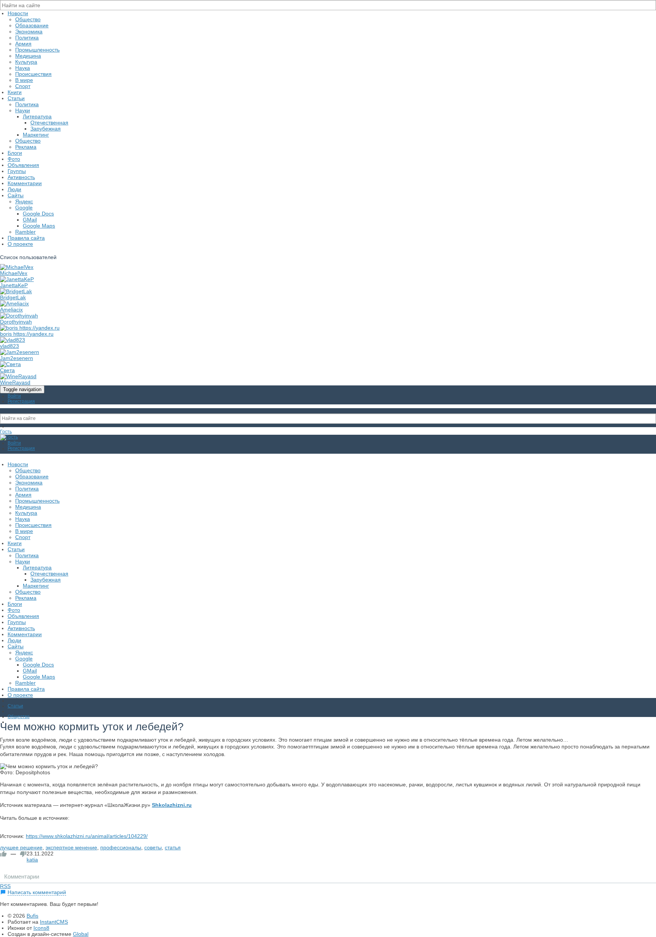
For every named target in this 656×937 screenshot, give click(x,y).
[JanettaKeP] (17, 279)
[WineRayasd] (18, 376)
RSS (5, 886)
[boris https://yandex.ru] (30, 328)
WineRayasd (15, 382)
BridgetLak (13, 297)
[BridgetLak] (16, 291)
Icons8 (41, 928)
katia (32, 860)
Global (80, 934)
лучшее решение (21, 847)
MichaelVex (13, 273)
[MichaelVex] (16, 267)
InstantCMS (54, 922)
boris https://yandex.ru (27, 334)
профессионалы (120, 847)
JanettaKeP (14, 285)
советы (153, 847)
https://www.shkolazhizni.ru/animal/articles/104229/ (87, 836)
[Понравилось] (3, 854)
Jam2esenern (16, 358)
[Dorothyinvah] (19, 316)
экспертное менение (71, 847)
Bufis (32, 916)
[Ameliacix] (14, 303)
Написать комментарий (37, 892)
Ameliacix (11, 310)
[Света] (10, 364)
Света (7, 370)
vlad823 (9, 346)
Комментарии (21, 876)
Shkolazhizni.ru (172, 805)
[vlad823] (12, 340)
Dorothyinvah (16, 322)
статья (173, 847)
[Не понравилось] (23, 854)
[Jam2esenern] (19, 352)
